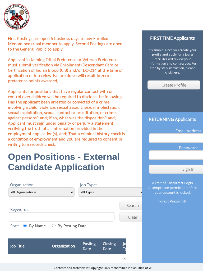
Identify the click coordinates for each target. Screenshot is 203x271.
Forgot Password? (172, 201)
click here (172, 72)
